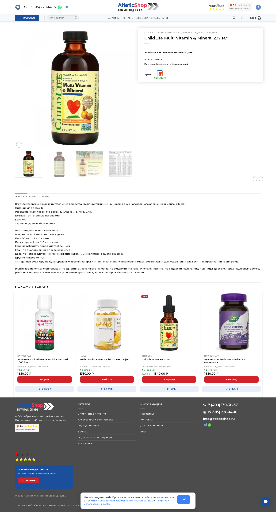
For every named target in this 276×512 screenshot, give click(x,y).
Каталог (148, 32)
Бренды (83, 431)
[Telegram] (66, 7)
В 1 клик (46, 389)
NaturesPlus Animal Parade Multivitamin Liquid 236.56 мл (42, 360)
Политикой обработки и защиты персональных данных (119, 500)
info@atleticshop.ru (219, 419)
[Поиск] (234, 18)
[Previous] (21, 88)
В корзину (169, 379)
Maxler (83, 356)
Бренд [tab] (32, 196)
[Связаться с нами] (265, 501)
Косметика (85, 443)
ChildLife (147, 356)
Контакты (128, 18)
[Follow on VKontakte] (17, 7)
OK (183, 499)
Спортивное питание (92, 413)
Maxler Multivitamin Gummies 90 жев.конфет (104, 359)
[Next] (129, 88)
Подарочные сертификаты (95, 437)
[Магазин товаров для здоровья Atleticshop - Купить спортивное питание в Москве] (138, 7)
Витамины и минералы (168, 32)
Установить (28, 480)
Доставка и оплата (148, 18)
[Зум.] (19, 145)
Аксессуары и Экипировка (95, 419)
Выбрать (45, 379)
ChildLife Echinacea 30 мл (156, 359)
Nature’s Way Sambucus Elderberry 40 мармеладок (225, 360)
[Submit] (76, 17)
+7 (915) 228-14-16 (222, 412)
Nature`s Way (211, 356)
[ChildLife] (160, 75)
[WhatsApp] (60, 7)
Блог (165, 18)
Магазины (113, 18)
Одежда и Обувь (89, 425)
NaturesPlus (24, 356)
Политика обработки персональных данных (42, 505)
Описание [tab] (21, 196)
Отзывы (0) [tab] (45, 196)
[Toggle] (134, 414)
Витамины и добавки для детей (200, 32)
